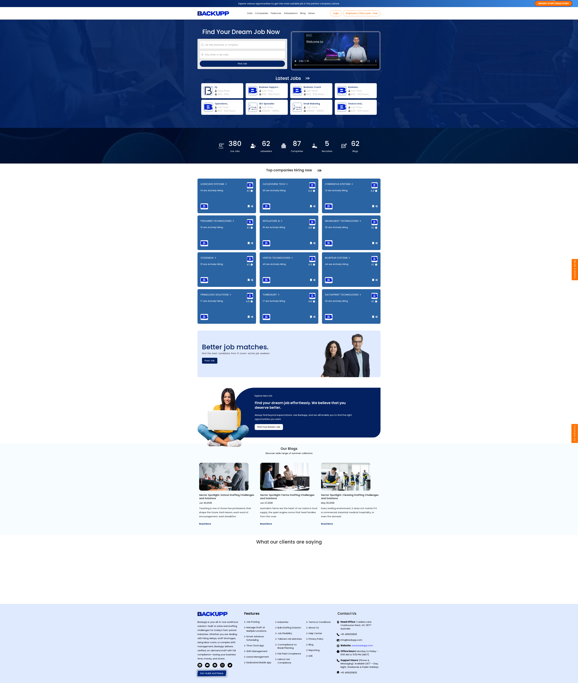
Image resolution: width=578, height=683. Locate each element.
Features (276, 13)
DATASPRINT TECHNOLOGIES (342, 294)
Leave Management (257, 656)
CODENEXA (207, 258)
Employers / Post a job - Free (362, 13)
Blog (303, 13)
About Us (314, 627)
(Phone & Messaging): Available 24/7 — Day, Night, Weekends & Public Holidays (359, 664)
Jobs (250, 13)
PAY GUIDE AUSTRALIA (211, 673)
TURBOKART (270, 294)
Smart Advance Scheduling (255, 638)
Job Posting (253, 621)
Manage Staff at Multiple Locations (256, 629)
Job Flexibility (285, 633)
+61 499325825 (348, 634)
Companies (261, 13)
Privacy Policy (316, 638)
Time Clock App (255, 645)
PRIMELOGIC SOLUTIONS (214, 294)
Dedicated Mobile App (258, 662)
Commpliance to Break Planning (287, 646)
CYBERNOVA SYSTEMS (338, 184)
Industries (283, 622)
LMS (311, 655)
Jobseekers (291, 13)
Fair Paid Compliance (289, 653)
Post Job (210, 360)
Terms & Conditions (320, 622)
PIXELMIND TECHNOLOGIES (216, 221)
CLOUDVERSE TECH (274, 184)
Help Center (315, 633)
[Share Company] (251, 206)
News (311, 13)
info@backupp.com (351, 639)
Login (336, 13)
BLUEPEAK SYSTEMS (336, 258)
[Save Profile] (249, 206)
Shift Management (256, 651)
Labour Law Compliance (284, 661)
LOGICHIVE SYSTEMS (212, 184)
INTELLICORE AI (272, 221)
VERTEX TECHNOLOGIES (277, 258)
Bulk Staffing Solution (289, 627)
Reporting (314, 650)
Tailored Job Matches (290, 638)
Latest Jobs (288, 78)
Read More (205, 523)
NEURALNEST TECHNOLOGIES (342, 221)
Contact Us (574, 433)
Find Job (242, 63)
